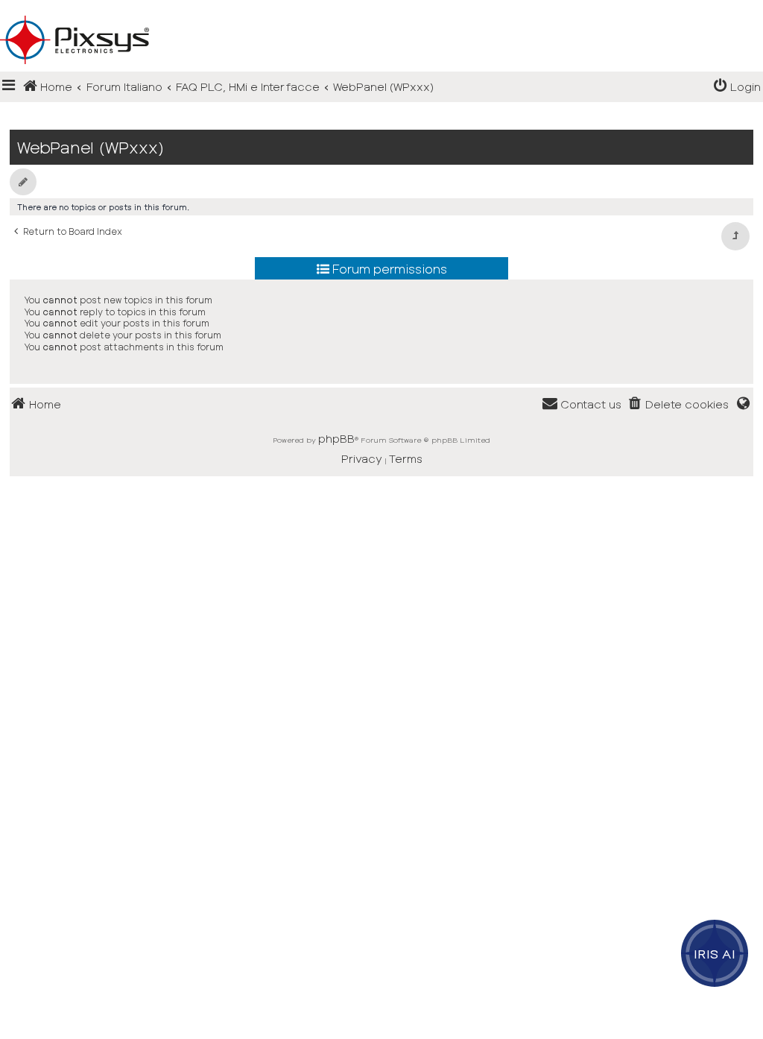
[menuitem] (737, 86)
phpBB (336, 438)
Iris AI (715, 953)
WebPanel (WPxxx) (90, 147)
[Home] (381, 15)
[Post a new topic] (23, 181)
